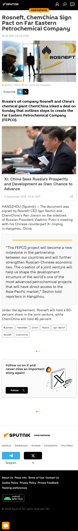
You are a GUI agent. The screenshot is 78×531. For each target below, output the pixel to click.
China (35, 327)
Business (8, 327)
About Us (7, 477)
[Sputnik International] (11, 5)
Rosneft (7, 334)
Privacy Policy (28, 482)
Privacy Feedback (48, 482)
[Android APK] (13, 498)
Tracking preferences (14, 487)
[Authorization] (57, 4)
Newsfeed (22, 327)
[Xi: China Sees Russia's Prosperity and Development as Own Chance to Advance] (39, 150)
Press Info (21, 477)
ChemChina (22, 334)
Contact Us (52, 477)
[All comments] (5, 525)
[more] (72, 196)
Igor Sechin (59, 327)
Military (67, 445)
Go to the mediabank (40, 84)
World (6, 445)
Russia (45, 327)
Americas (21, 445)
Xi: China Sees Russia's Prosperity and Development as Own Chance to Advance (38, 183)
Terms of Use (36, 477)
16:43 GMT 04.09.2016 (15, 36)
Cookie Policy (10, 482)
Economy (50, 445)
